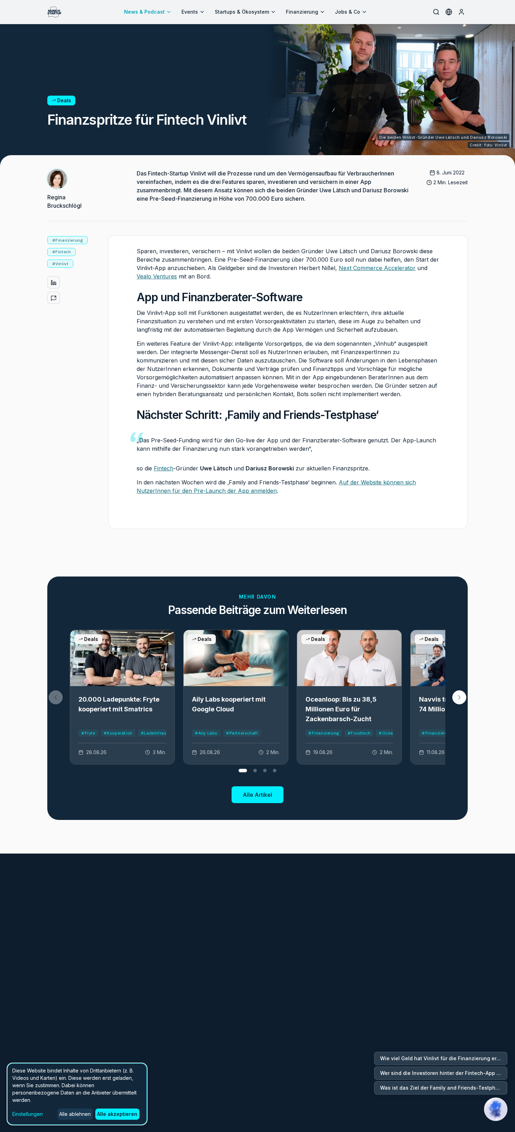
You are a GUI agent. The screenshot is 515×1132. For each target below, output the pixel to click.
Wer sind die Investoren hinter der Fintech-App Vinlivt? (443, 1073)
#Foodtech (359, 733)
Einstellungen (27, 1114)
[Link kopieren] (53, 298)
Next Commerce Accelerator (377, 267)
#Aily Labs (206, 733)
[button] (459, 697)
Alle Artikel (257, 794)
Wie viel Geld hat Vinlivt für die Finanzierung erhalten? (443, 1058)
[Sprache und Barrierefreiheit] (448, 12)
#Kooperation (118, 733)
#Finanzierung (323, 733)
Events (189, 12)
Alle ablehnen (75, 1114)
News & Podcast (144, 12)
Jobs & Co (347, 12)
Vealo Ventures (157, 276)
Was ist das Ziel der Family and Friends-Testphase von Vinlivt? (443, 1088)
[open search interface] (436, 12)
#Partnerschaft (242, 733)
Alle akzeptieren (117, 1114)
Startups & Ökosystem (242, 12)
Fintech (163, 468)
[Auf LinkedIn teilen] (53, 282)
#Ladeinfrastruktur (161, 733)
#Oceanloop (392, 733)
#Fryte (88, 733)
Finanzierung (302, 12)
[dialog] (77, 1094)
